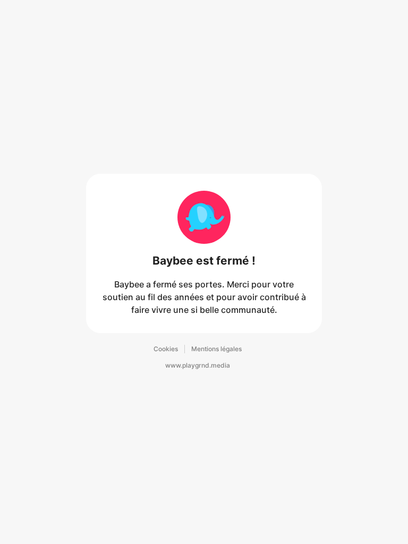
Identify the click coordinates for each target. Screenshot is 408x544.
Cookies (166, 349)
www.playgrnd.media (197, 365)
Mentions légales (216, 349)
